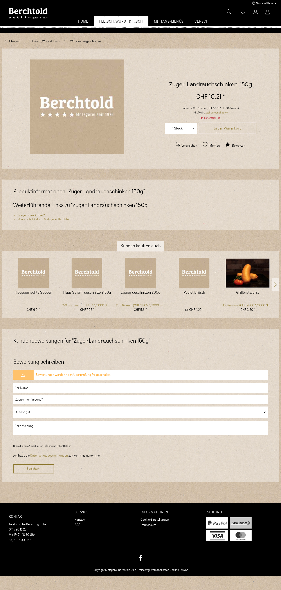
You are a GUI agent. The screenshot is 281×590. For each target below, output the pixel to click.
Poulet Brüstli (194, 293)
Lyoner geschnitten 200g (140, 293)
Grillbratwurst (247, 293)
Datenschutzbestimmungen (49, 455)
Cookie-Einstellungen (154, 519)
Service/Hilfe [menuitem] (265, 3)
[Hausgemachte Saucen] (33, 273)
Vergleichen (189, 145)
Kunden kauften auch (141, 246)
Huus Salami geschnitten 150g (87, 293)
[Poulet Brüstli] (194, 273)
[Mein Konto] (257, 12)
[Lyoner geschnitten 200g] (140, 273)
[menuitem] (83, 21)
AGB (78, 525)
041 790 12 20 (18, 529)
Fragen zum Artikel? (31, 215)
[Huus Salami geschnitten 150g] (87, 273)
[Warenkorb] (270, 12)
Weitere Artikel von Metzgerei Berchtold (44, 219)
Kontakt (80, 519)
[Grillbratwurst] (247, 273)
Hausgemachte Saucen (33, 293)
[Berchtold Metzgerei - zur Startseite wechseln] (28, 13)
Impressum (148, 525)
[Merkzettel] (243, 12)
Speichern (33, 468)
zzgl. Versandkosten (216, 112)
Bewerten (238, 145)
